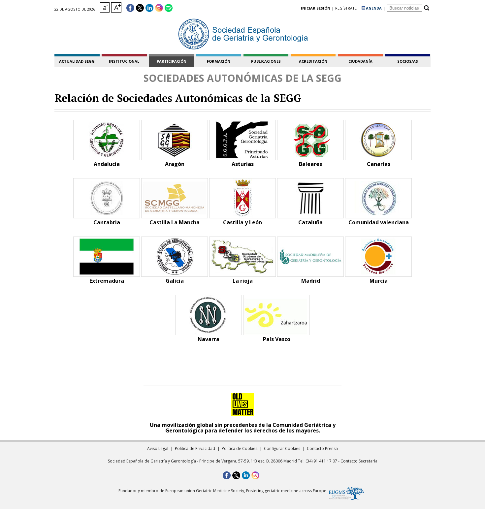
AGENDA (373, 8)
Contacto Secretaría (358, 461)
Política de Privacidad (195, 448)
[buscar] (426, 8)
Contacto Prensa (322, 448)
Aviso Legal (157, 448)
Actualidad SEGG (77, 61)
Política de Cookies (239, 448)
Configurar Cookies (282, 448)
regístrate (346, 8)
